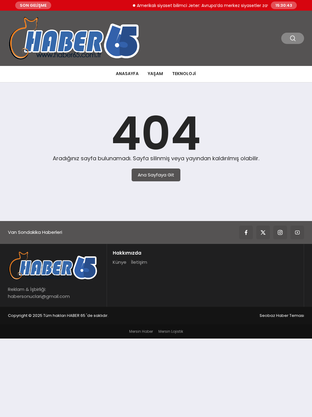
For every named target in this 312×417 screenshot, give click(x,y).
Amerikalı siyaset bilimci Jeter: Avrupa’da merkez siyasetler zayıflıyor (205, 5)
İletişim (139, 262)
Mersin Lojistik (170, 331)
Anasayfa (127, 74)
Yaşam (155, 74)
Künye (119, 262)
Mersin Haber (141, 331)
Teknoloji (184, 74)
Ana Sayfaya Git (156, 175)
